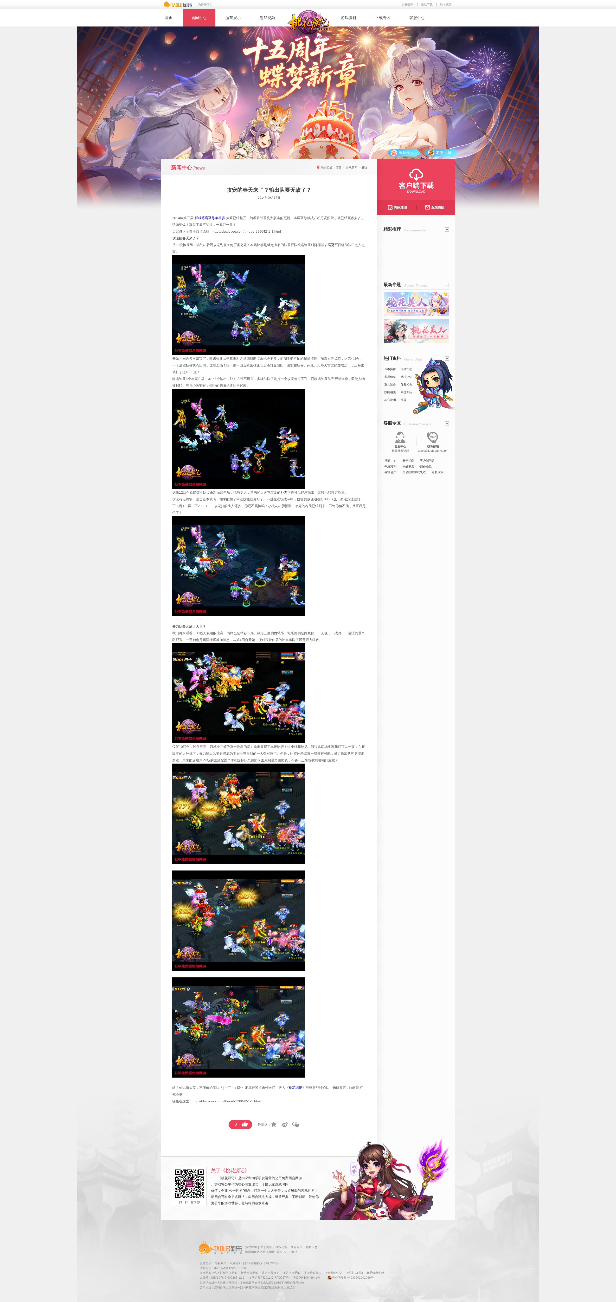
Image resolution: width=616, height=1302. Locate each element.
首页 (169, 18)
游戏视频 (267, 18)
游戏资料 (348, 18)
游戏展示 (233, 18)
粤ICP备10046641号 (306, 1277)
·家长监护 (390, 472)
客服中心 (417, 18)
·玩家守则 (390, 466)
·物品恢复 (408, 466)
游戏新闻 (351, 167)
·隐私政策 (437, 472)
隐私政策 (220, 1263)
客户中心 (272, 1263)
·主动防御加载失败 (414, 472)
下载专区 (383, 18)
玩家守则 (236, 1263)
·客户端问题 (427, 460)
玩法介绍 (406, 377)
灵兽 (403, 400)
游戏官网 (251, 1247)
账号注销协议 (254, 1263)
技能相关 (390, 392)
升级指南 (406, 369)
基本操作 (390, 369)
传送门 (270, 1088)
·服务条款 (425, 466)
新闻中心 (199, 18)
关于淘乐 (266, 1247)
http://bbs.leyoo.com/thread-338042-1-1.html (247, 231)
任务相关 (406, 384)
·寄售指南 (408, 460)
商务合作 (296, 1247)
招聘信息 (311, 1247)
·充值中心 (390, 460)
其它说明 (390, 400)
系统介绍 (406, 392)
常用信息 (390, 377)
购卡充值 (446, 4)
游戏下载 (427, 4)
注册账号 (408, 4)
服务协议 (205, 1263)
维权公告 (281, 1247)
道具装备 (390, 384)
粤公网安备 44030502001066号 (353, 1277)
